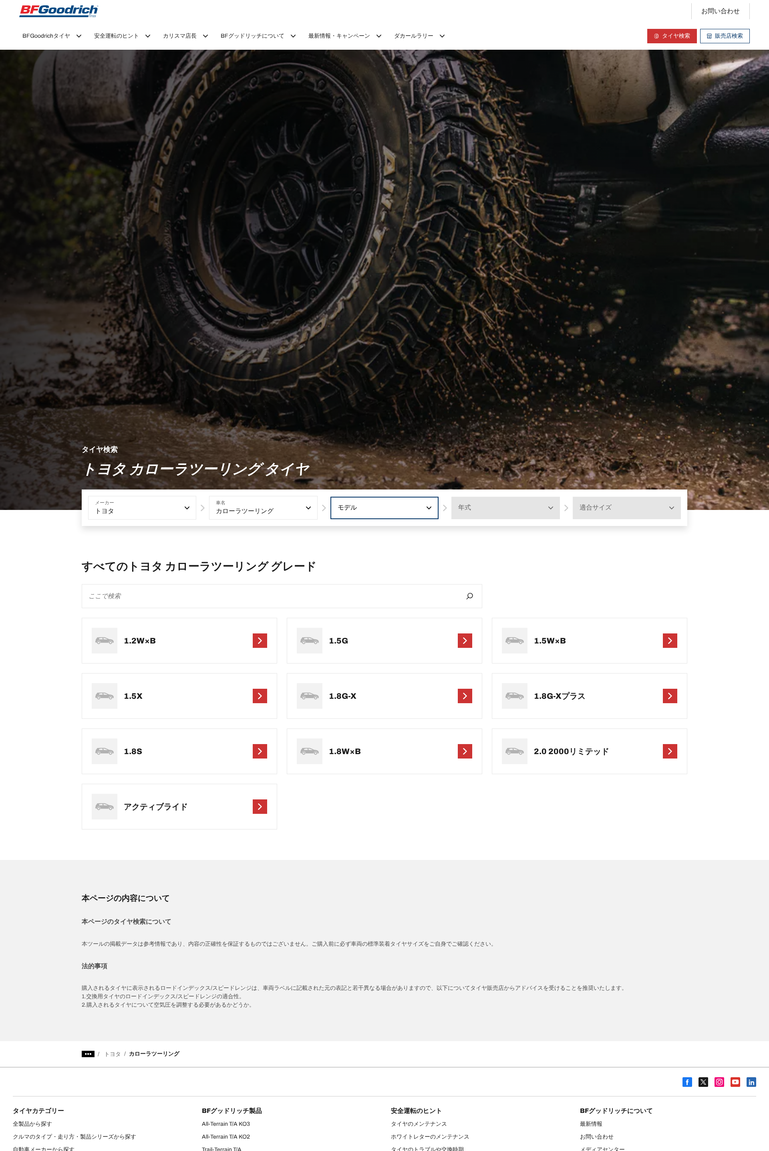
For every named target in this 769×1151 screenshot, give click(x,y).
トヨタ (112, 1054)
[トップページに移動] (59, 11)
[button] (186, 508)
